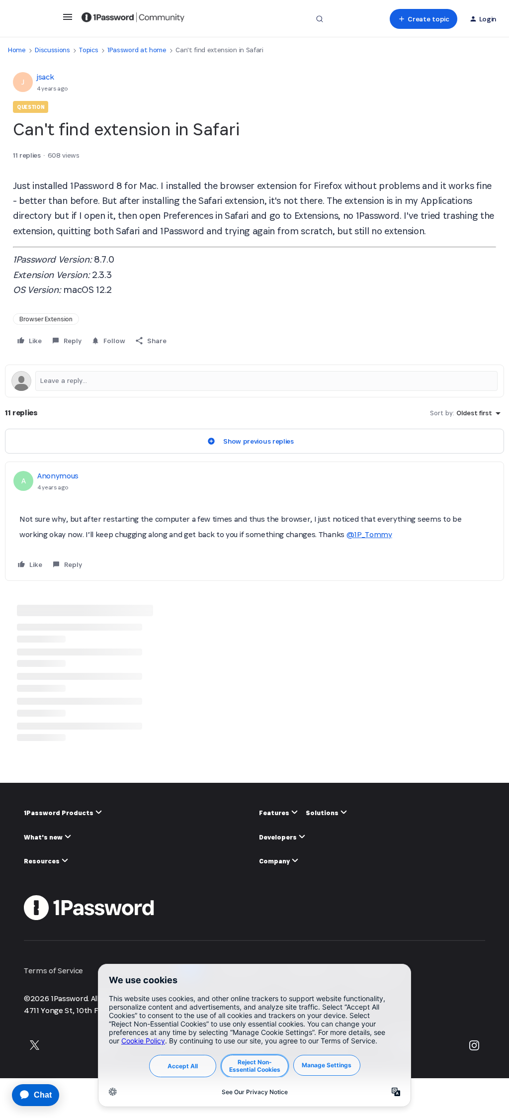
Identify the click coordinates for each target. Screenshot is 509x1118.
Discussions (52, 50)
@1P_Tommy (369, 534)
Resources (42, 861)
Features (275, 813)
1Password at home (137, 50)
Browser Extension (46, 319)
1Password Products (59, 813)
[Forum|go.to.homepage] (133, 19)
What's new (44, 837)
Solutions (323, 813)
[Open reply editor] (254, 381)
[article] (254, 521)
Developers (278, 837)
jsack (45, 77)
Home (17, 50)
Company (275, 861)
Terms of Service (53, 970)
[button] (68, 20)
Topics (88, 50)
